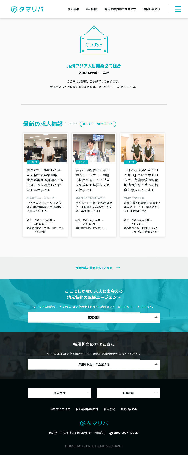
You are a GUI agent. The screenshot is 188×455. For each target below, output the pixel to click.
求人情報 (73, 9)
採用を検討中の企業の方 (120, 9)
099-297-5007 (126, 432)
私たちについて (60, 409)
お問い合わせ (151, 9)
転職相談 (91, 9)
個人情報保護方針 (87, 409)
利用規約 (109, 409)
